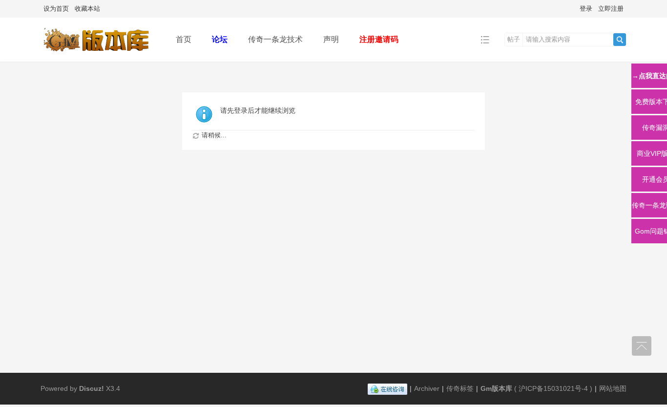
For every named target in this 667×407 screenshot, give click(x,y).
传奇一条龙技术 (275, 39)
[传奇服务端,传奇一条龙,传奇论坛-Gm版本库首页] (101, 54)
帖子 (513, 39)
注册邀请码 (378, 39)
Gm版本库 (496, 388)
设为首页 (56, 8)
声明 (331, 39)
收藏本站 (87, 8)
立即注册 (611, 8)
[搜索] (619, 39)
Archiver (426, 388)
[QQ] (387, 388)
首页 (183, 39)
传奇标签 (460, 388)
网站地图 (612, 388)
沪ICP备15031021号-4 (553, 388)
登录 (586, 8)
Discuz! (91, 388)
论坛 (220, 39)
